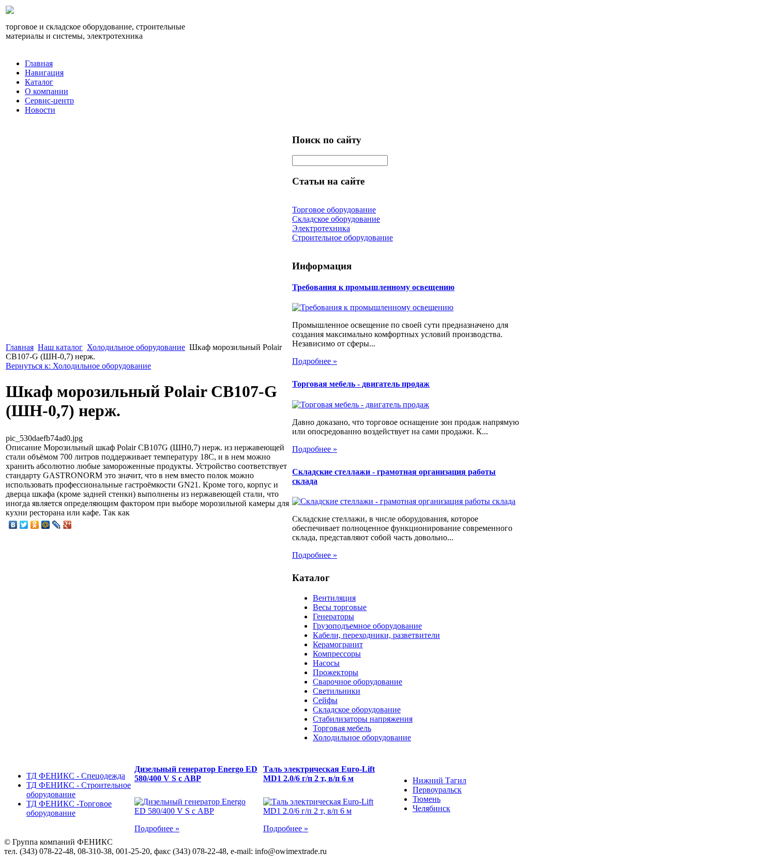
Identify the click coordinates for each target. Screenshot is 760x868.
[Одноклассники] (34, 524)
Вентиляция (334, 597)
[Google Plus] (67, 524)
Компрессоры (337, 653)
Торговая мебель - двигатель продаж (361, 383)
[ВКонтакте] (13, 524)
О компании (46, 91)
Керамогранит (338, 644)
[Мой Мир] (45, 524)
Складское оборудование (357, 709)
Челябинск (431, 808)
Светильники (336, 691)
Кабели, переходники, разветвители (376, 635)
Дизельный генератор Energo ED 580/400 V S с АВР (195, 774)
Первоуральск (437, 789)
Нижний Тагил (439, 780)
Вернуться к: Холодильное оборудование (78, 365)
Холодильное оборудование (136, 347)
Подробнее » (314, 361)
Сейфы (325, 700)
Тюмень (426, 799)
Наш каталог (60, 347)
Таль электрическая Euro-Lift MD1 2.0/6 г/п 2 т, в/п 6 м (319, 774)
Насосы (326, 663)
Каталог (39, 82)
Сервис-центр (49, 100)
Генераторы (333, 616)
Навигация (44, 72)
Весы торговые (340, 607)
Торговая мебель (342, 728)
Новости (40, 109)
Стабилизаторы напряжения (363, 718)
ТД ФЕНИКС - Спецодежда (75, 775)
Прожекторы (335, 672)
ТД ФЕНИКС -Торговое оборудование (69, 808)
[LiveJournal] (56, 524)
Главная (39, 63)
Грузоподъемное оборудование (367, 625)
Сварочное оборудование (357, 681)
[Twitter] (24, 524)
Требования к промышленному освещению (373, 287)
